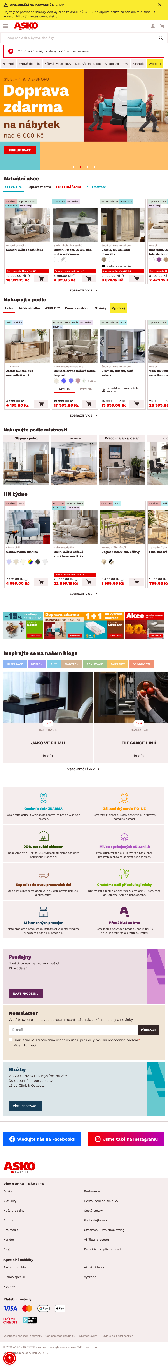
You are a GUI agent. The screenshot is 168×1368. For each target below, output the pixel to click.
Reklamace (92, 1191)
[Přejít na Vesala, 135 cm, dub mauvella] (122, 225)
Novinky (101, 308)
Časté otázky (93, 1210)
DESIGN (37, 664)
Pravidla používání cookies (117, 1335)
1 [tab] (73, 167)
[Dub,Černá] (111, 561)
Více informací (25, 1045)
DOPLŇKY (118, 664)
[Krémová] (23, 561)
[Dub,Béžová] (104, 561)
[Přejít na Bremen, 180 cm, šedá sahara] (122, 346)
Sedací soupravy (116, 63)
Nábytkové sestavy (57, 63)
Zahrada (138, 63)
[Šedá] (37, 561)
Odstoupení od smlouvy (101, 1201)
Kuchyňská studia (88, 63)
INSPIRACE (15, 664)
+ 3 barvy (90, 380)
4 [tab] (94, 167)
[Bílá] (111, 259)
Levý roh (64, 388)
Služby (8, 1220)
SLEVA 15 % (13, 187)
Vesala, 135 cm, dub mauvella (116, 250)
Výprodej (154, 63)
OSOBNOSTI (141, 664)
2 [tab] (80, 167)
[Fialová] (159, 259)
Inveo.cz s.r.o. (92, 1347)
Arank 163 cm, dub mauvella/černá (19, 371)
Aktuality (10, 1201)
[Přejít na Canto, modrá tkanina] (27, 527)
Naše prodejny (14, 1210)
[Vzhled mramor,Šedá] (63, 259)
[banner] (23, 625)
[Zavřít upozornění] (159, 5)
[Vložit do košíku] (41, 278)
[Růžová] (78, 380)
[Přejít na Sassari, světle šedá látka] (27, 225)
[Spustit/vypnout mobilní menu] (6, 26)
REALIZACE (94, 664)
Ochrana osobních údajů (60, 1335)
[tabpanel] (84, 119)
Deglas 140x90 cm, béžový (121, 550)
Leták (9, 308)
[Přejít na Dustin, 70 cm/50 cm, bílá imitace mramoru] (75, 225)
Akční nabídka (29, 308)
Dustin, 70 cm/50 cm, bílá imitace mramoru (73, 250)
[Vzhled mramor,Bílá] (56, 259)
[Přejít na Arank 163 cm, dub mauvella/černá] (27, 346)
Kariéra (9, 1239)
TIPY (54, 664)
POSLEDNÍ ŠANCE (69, 187)
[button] (9, 1358)
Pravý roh (86, 388)
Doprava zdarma (39, 187)
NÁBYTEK (72, 664)
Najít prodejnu (25, 993)
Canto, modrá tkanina (22, 550)
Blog (6, 1249)
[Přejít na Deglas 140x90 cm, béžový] (122, 527)
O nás (8, 1191)
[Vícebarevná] (30, 561)
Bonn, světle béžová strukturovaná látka (68, 552)
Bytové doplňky (29, 63)
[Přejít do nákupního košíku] (162, 26)
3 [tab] (87, 167)
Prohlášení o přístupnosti (102, 1249)
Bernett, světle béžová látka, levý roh (75, 371)
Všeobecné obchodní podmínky (23, 1335)
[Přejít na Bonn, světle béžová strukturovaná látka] (75, 527)
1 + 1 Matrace (96, 187)
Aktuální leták (94, 1267)
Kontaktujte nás (95, 1220)
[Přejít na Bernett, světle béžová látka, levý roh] (75, 346)
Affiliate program (96, 1239)
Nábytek (8, 63)
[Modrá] (63, 380)
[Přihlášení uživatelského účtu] (153, 26)
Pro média (11, 1230)
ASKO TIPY (52, 308)
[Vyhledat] (162, 38)
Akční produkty (15, 1267)
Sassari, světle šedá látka (24, 248)
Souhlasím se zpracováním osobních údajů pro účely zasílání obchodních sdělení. (76, 1040)
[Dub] (104, 259)
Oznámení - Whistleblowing (104, 1230)
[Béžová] (56, 380)
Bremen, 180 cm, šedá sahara (117, 371)
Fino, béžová (158, 550)
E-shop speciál (14, 1277)
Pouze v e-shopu (77, 308)
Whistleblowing (88, 1335)
